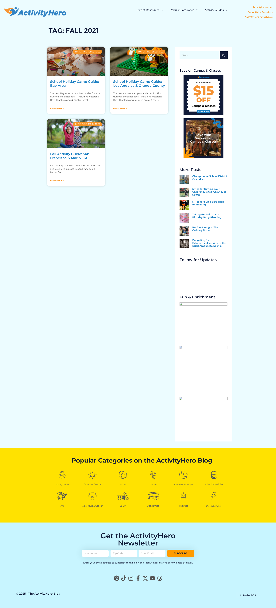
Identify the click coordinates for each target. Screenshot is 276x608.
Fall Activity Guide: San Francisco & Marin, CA (69, 156)
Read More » (57, 108)
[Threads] (159, 578)
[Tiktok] (123, 578)
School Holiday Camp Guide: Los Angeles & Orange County (139, 84)
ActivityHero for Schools (258, 16)
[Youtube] (152, 578)
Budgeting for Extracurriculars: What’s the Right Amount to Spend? (209, 243)
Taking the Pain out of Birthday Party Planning (206, 216)
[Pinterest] (116, 578)
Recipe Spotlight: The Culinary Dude (205, 229)
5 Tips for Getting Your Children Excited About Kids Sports (209, 191)
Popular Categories (182, 9)
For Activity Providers (260, 12)
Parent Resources (148, 9)
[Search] (224, 55)
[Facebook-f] (138, 578)
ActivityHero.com (262, 7)
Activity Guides (214, 9)
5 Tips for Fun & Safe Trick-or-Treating (208, 203)
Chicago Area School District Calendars (209, 178)
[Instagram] (131, 578)
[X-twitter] (145, 578)
